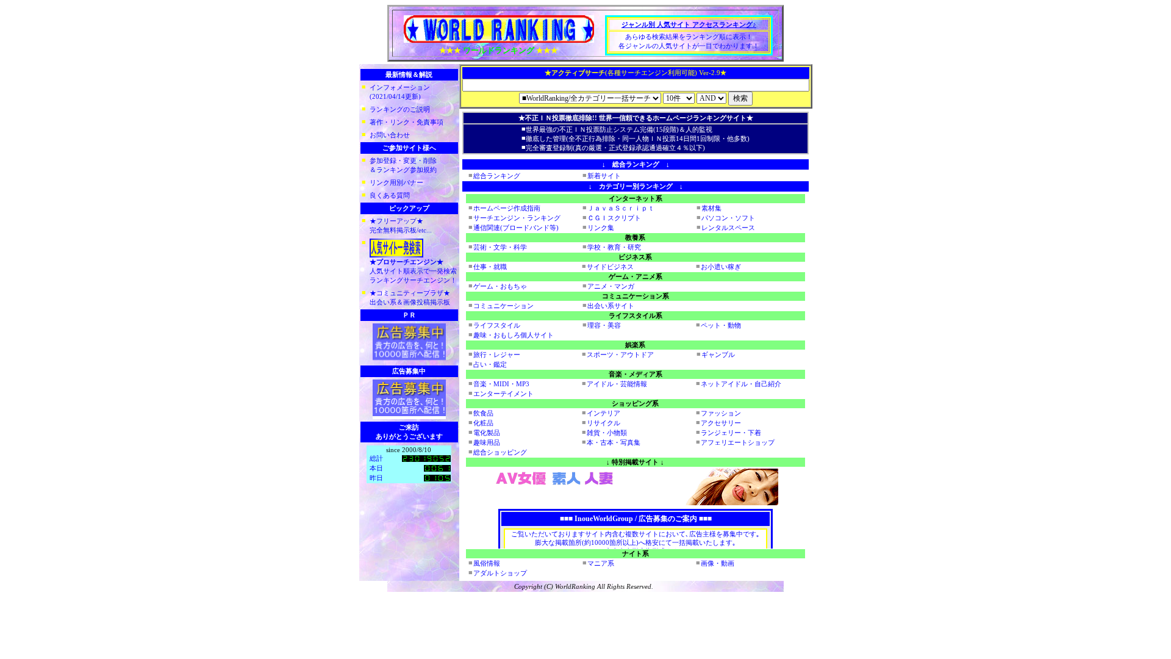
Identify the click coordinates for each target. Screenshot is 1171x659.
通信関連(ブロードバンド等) (516, 227)
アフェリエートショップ (738, 442)
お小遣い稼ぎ (721, 266)
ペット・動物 (721, 325)
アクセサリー (721, 423)
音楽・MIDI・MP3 (501, 383)
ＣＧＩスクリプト (614, 217)
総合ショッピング (500, 452)
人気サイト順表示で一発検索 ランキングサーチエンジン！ (413, 271)
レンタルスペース (728, 227)
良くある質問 (390, 195)
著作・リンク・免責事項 (406, 122)
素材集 (711, 208)
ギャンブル (718, 354)
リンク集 (600, 227)
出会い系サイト (610, 305)
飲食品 (483, 413)
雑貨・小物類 (607, 432)
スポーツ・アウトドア (620, 354)
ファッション (721, 413)
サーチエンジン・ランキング (516, 217)
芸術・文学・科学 (500, 247)
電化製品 (486, 432)
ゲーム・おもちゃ (500, 286)
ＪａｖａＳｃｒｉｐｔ (620, 208)
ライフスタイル (496, 325)
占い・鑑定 (490, 364)
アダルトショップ (500, 573)
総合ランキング (496, 175)
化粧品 (483, 423)
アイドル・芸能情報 (617, 383)
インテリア (603, 413)
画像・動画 (717, 563)
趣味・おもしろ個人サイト (513, 335)
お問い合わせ (390, 135)
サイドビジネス (610, 266)
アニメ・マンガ (610, 286)
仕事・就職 (490, 266)
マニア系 (600, 563)
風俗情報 (486, 563)
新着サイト (604, 175)
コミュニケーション (503, 305)
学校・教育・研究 (614, 247)
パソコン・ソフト (728, 217)
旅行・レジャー (496, 354)
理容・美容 (604, 325)
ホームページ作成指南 (506, 208)
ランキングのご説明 (400, 109)
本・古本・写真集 (613, 442)
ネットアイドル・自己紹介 (741, 383)
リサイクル (603, 423)
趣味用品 (486, 442)
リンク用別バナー (396, 182)
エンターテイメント (503, 393)
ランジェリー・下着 (731, 432)
